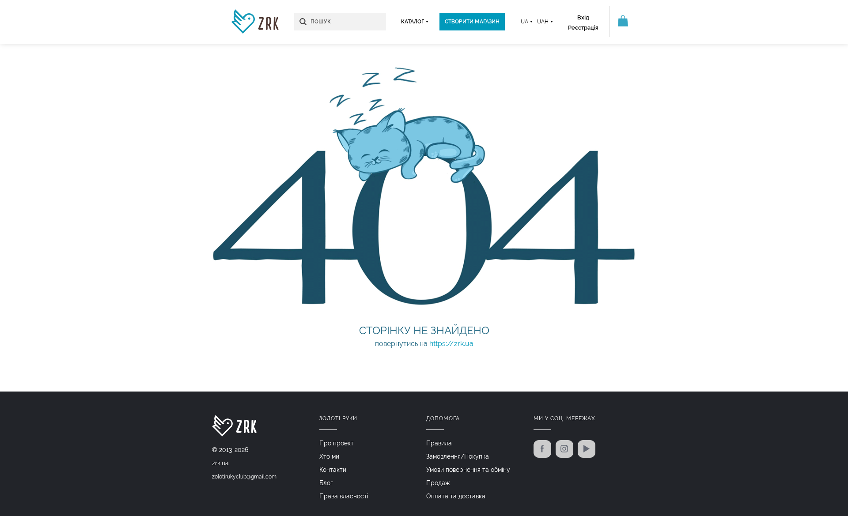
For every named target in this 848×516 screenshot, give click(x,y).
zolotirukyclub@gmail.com (244, 477)
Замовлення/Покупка (457, 456)
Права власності (343, 496)
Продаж (438, 482)
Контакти (332, 469)
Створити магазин (472, 22)
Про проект (336, 443)
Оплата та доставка (455, 496)
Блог (326, 482)
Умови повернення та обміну (468, 469)
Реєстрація (583, 27)
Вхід (583, 17)
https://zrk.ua (451, 343)
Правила (439, 443)
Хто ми (329, 456)
